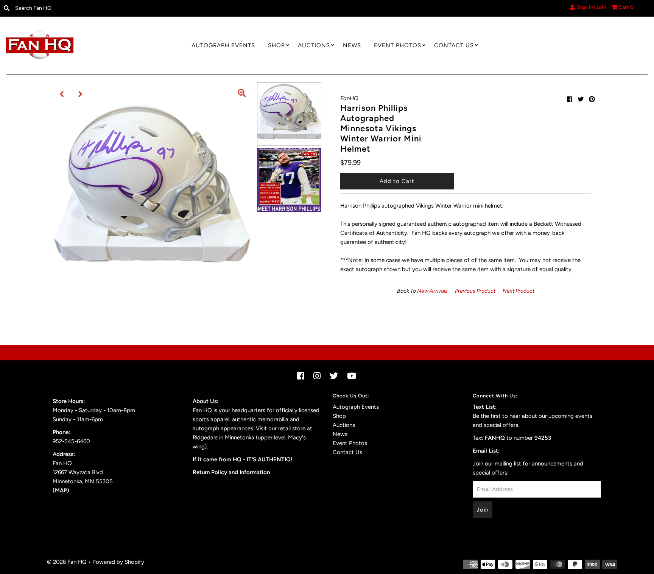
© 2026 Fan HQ (67, 561)
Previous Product (475, 291)
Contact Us (454, 45)
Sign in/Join (590, 7)
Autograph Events (223, 45)
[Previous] (62, 94)
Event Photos (397, 45)
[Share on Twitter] (581, 99)
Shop (276, 45)
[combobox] (86, 8)
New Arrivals (432, 291)
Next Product (518, 291)
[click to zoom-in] (242, 94)
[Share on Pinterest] (592, 99)
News (352, 45)
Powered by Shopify (118, 561)
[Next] (80, 94)
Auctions (314, 45)
